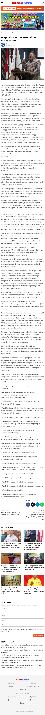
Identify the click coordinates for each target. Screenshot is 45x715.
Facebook (13, 697)
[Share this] (28, 504)
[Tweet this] (33, 504)
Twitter (34, 697)
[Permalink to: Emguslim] (3, 45)
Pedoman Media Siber (33, 686)
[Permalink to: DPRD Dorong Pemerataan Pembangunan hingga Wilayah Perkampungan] (34, 558)
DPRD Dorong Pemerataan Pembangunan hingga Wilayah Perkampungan (34, 567)
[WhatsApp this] (42, 504)
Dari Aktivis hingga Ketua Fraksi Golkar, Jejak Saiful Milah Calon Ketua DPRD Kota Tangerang (34, 590)
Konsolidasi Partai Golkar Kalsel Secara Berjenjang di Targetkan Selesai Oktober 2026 (10, 590)
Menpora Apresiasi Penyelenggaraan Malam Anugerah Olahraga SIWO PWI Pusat (35, 514)
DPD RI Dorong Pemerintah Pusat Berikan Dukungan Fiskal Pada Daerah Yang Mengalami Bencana (33, 546)
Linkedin (34, 700)
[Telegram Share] (37, 504)
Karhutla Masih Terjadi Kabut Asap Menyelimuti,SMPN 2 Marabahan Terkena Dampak (11, 545)
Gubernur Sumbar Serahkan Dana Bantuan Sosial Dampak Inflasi (11, 512)
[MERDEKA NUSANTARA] (22, 3)
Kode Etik (11, 686)
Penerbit (11, 683)
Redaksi (33, 683)
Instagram (13, 700)
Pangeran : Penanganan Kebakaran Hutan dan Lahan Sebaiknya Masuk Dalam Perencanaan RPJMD (10, 568)
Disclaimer (22, 689)
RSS (23, 703)
